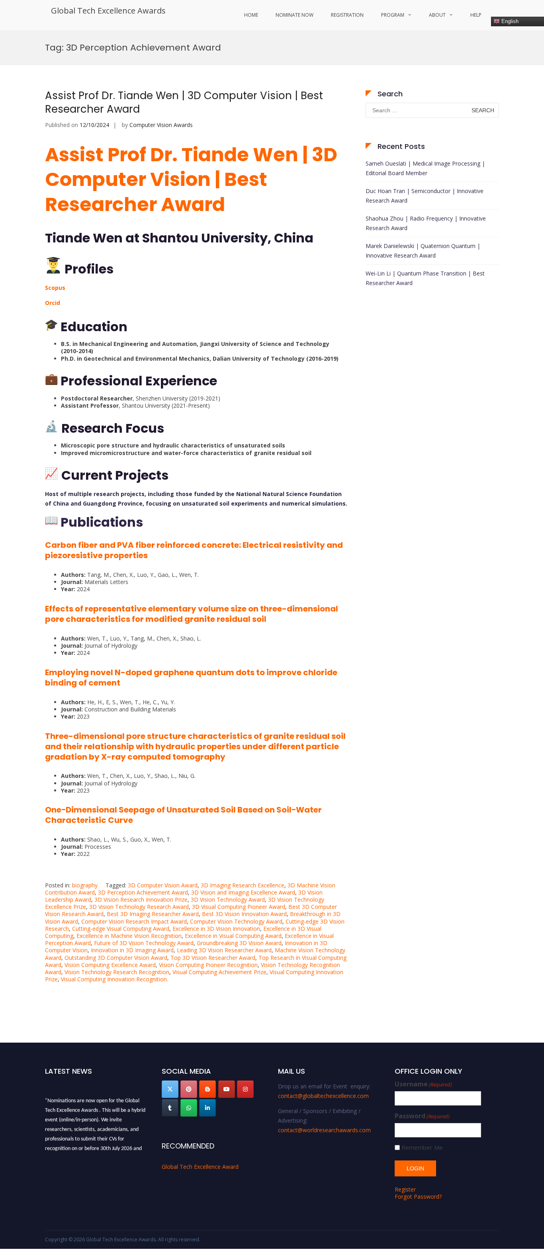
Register (405, 1189)
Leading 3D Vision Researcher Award (224, 950)
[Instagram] (245, 1089)
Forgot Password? (418, 1196)
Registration (347, 15)
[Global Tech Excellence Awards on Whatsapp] (188, 1108)
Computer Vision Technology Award (236, 921)
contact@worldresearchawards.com (324, 1130)
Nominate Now (294, 15)
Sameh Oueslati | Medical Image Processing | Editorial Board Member (425, 168)
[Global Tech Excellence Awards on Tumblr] (170, 1108)
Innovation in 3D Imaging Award (132, 950)
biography (85, 885)
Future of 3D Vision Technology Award (144, 943)
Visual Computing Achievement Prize (219, 972)
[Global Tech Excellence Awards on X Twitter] (170, 1089)
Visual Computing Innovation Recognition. (114, 979)
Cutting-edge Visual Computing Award (120, 928)
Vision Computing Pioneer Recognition (208, 965)
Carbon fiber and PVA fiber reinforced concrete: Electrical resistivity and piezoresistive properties (194, 550)
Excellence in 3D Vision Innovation (216, 928)
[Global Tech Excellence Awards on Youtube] (226, 1089)
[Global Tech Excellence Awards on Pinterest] (188, 1089)
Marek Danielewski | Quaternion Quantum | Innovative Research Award (423, 250)
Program (392, 15)
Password (422, 1116)
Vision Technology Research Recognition (117, 972)
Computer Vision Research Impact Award (134, 921)
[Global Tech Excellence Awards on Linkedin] (207, 1108)
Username (423, 1084)
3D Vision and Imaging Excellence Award (243, 892)
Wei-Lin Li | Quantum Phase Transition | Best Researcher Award (425, 278)
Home (251, 15)
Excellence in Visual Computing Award (233, 936)
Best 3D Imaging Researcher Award (153, 914)
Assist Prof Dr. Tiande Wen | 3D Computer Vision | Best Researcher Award (184, 102)
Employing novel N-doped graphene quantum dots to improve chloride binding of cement (191, 677)
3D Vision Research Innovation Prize (141, 899)
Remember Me (422, 1147)
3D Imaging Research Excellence (242, 885)
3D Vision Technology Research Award (139, 906)
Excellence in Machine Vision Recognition (129, 936)
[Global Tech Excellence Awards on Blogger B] (207, 1089)
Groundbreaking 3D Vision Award (239, 943)
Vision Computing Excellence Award (110, 965)
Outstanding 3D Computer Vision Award (116, 957)
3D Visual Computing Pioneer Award (238, 906)
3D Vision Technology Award (228, 899)
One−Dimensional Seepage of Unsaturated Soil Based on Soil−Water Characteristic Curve (183, 815)
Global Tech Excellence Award (200, 1166)
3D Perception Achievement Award (143, 892)
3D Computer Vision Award (163, 885)
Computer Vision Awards (161, 125)
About (437, 15)
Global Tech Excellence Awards (108, 10)
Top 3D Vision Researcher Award (212, 957)
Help (475, 15)
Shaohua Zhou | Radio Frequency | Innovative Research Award (426, 223)
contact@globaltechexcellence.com (323, 1096)
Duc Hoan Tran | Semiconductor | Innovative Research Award (424, 195)
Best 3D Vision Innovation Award (244, 914)
